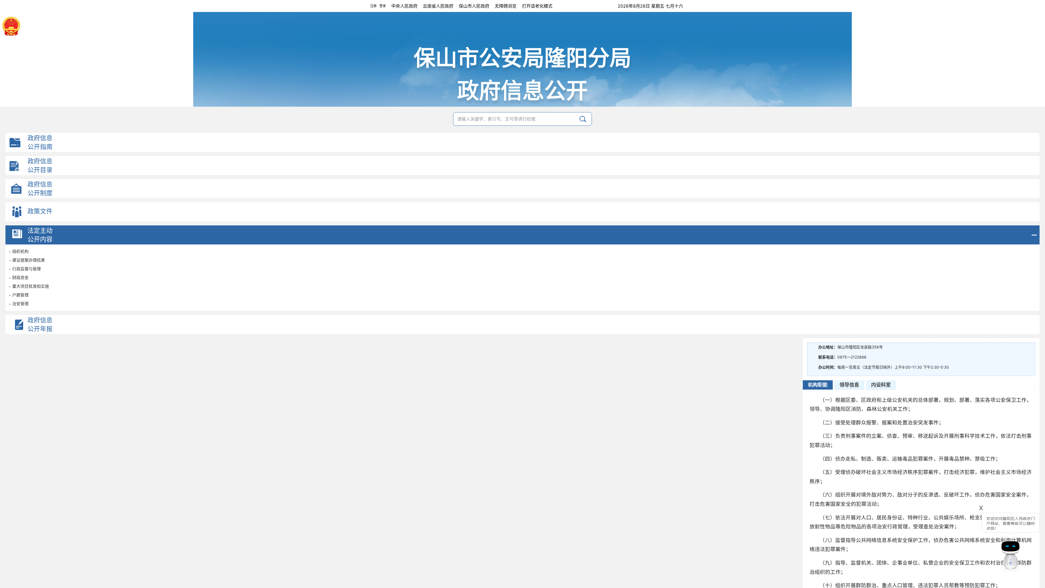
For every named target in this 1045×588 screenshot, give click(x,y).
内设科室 (881, 385)
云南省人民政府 (438, 6)
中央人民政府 (404, 6)
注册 (373, 6)
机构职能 (818, 385)
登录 (382, 6)
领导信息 (849, 385)
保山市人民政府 (474, 6)
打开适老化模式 (537, 6)
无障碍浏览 (506, 6)
